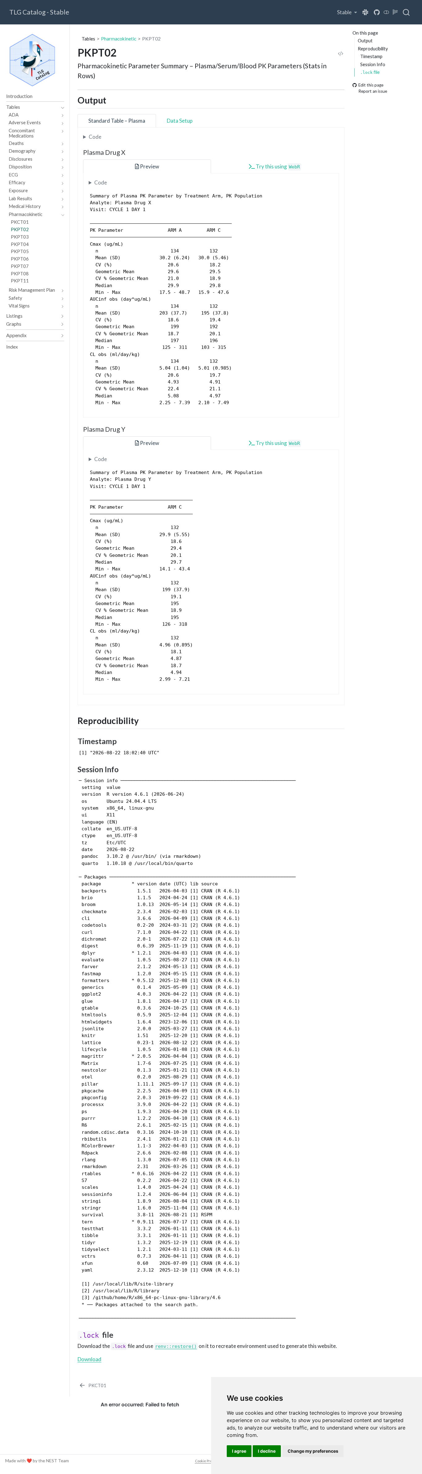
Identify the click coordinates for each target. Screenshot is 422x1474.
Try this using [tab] (277, 166)
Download (89, 1359)
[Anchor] (112, 99)
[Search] (406, 12)
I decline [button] (267, 1451)
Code (95, 136)
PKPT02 (151, 38)
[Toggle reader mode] (395, 12)
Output (365, 41)
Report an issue (372, 91)
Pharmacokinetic (118, 38)
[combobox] (406, 12)
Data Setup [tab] (179, 120)
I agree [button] (239, 1451)
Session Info (372, 64)
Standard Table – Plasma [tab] (116, 120)
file (370, 72)
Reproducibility (373, 48)
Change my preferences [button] (313, 1451)
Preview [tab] (149, 166)
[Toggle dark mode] (386, 12)
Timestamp (371, 56)
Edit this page (370, 85)
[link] (347, 12)
